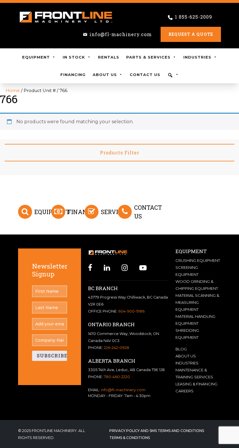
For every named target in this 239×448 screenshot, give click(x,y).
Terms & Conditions (129, 437)
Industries (197, 57)
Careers (184, 391)
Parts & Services (148, 57)
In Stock (74, 57)
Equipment (36, 57)
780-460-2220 (117, 377)
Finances (83, 212)
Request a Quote (190, 34)
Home (13, 90)
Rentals (108, 57)
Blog (181, 349)
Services (115, 212)
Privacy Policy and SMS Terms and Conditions (156, 430)
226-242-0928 (116, 347)
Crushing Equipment (197, 260)
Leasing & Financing (196, 384)
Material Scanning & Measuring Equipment (197, 302)
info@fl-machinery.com (120, 34)
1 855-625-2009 (193, 17)
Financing (73, 74)
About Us (105, 74)
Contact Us (145, 74)
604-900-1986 (131, 311)
